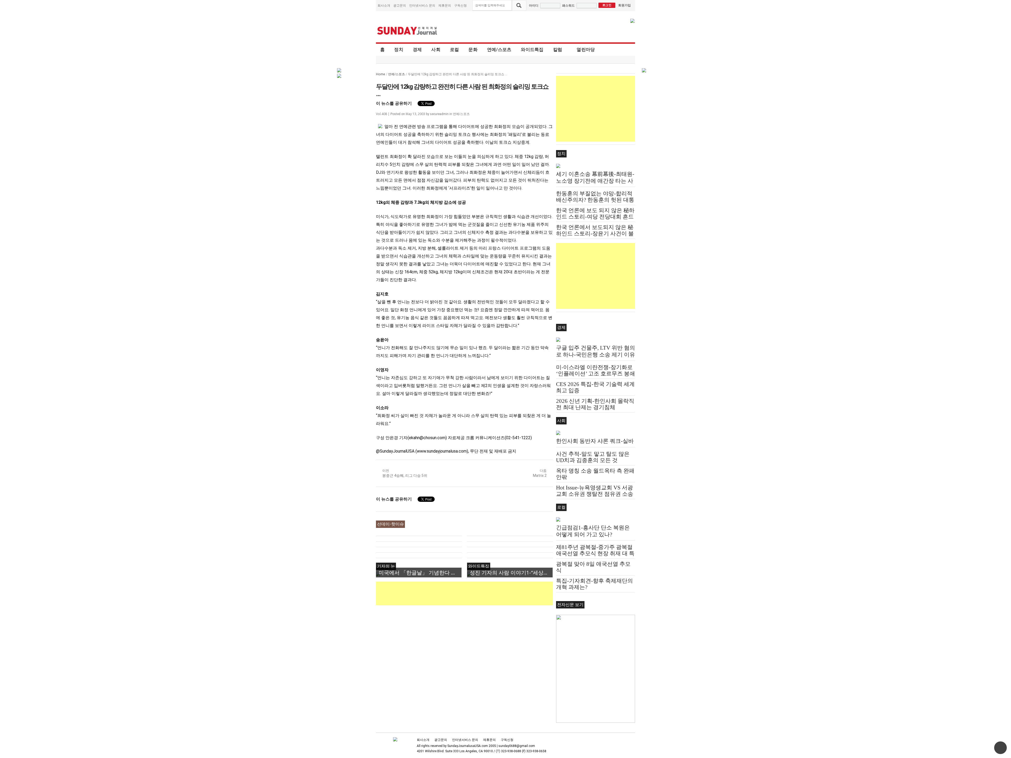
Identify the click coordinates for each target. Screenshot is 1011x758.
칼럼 (557, 49)
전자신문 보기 (570, 604)
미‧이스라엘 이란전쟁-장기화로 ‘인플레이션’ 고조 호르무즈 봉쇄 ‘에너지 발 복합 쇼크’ (595, 373)
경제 (417, 49)
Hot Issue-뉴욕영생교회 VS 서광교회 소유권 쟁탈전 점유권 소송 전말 (594, 493)
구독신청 (460, 5)
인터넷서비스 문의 (422, 5)
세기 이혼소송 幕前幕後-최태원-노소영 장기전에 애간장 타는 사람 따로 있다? (595, 181)
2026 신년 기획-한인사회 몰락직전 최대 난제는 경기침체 (595, 404)
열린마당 (586, 49)
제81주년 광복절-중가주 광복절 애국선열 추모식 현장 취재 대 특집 (595, 553)
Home (380, 74)
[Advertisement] (472, 593)
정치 (398, 49)
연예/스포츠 (499, 49)
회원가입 (624, 5)
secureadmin (439, 114)
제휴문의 (444, 5)
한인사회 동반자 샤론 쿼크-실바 (595, 441)
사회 (435, 49)
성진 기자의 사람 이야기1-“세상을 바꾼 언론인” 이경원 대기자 (511, 572)
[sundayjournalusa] (407, 30)
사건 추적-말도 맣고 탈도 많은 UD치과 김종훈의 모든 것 (593, 457)
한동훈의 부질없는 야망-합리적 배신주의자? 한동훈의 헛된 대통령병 (595, 199)
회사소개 (384, 5)
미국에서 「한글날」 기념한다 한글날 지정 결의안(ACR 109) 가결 (420, 572)
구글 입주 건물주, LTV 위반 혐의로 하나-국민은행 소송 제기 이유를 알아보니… (595, 355)
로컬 (454, 49)
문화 (473, 49)
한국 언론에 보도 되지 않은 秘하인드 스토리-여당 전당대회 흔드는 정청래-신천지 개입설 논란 (595, 216)
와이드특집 (532, 49)
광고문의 (399, 5)
